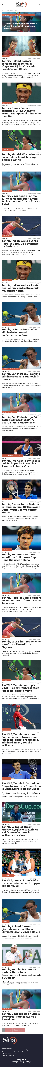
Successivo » (18, 1030)
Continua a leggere (34, 58)
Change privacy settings (21, 1062)
